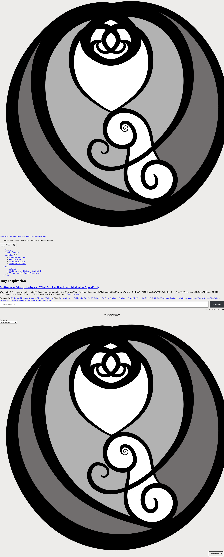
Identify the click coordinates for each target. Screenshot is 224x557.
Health (130, 298)
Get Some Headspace (110, 298)
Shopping (22, 300)
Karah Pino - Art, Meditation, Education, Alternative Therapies (23, 236)
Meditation (9, 255)
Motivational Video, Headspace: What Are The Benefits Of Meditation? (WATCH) (49, 287)
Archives (3, 320)
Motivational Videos (195, 298)
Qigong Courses (15, 259)
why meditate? (48, 300)
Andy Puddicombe (76, 298)
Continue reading (73, 294)
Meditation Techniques (45, 298)
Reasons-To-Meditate (211, 298)
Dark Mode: (214, 554)
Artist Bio (13, 269)
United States (32, 300)
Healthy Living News (141, 298)
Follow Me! (216, 304)
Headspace (123, 298)
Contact (7, 275)
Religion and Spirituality (9, 300)
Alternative (64, 298)
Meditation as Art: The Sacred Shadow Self (25, 271)
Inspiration (174, 298)
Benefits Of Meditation (92, 298)
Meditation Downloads (17, 264)
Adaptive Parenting (12, 252)
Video (40, 300)
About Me (8, 250)
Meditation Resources (17, 262)
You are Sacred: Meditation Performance (24, 273)
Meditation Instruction (17, 257)
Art (6, 267)
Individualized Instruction (159, 298)
